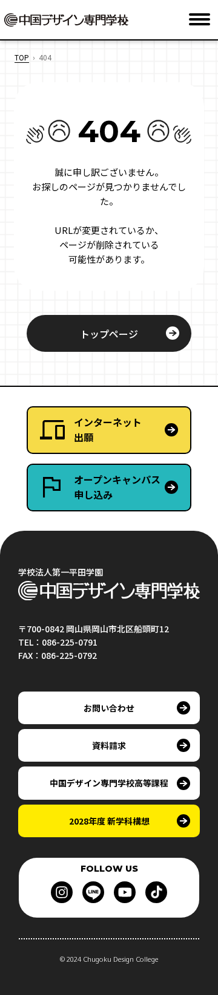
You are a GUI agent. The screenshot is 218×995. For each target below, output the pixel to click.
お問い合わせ (109, 708)
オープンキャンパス (117, 487)
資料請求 (109, 745)
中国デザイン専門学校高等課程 (109, 783)
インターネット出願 (108, 430)
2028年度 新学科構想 (109, 821)
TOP (22, 57)
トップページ (109, 333)
